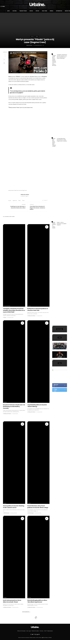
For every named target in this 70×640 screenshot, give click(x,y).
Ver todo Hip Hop (25, 611)
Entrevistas (59, 10)
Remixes (5, 402)
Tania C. (50, 637)
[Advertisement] (60, 314)
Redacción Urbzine (29, 45)
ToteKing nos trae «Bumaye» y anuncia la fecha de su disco (17, 207)
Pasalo (23, 200)
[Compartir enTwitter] (4, 63)
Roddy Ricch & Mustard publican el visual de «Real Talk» (37, 309)
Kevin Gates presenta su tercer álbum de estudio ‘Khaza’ (12, 601)
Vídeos (37, 36)
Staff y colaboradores (48, 630)
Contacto (41, 630)
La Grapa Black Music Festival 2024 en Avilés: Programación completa (62, 140)
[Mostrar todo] (59, 329)
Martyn (19, 200)
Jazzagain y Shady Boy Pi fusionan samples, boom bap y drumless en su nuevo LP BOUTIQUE (14, 310)
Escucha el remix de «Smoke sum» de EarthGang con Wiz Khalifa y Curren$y (14, 406)
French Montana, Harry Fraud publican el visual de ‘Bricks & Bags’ (37, 506)
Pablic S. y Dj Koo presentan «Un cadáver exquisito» (61, 223)
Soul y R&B (44, 10)
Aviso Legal (28, 630)
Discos (31, 10)
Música (51, 10)
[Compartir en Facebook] (4, 59)
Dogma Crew (15, 200)
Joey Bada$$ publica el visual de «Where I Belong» (37, 405)
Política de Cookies (35, 630)
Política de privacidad (21, 630)
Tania (5, 317)
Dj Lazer (9, 200)
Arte (8, 10)
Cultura (15, 10)
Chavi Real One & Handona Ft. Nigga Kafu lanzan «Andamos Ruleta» (37, 208)
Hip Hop (37, 10)
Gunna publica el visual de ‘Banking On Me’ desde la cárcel (13, 506)
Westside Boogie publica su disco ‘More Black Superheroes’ (37, 601)
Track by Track (23, 10)
